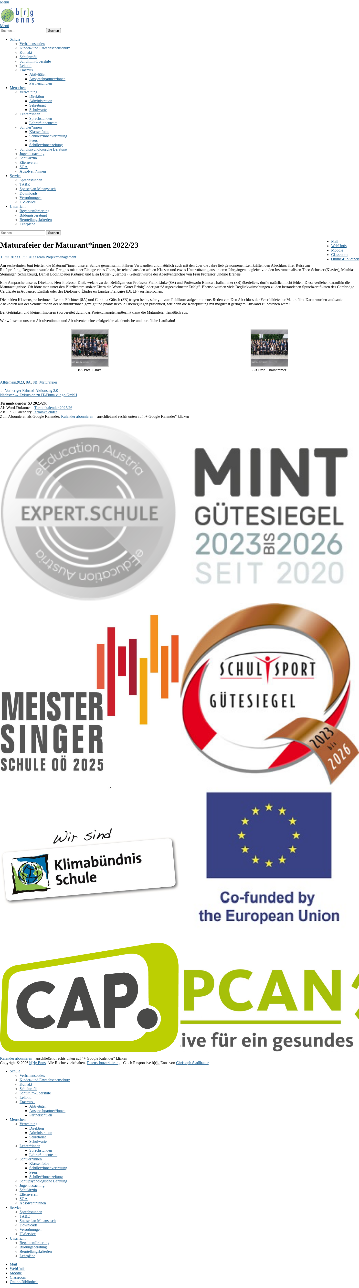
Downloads (28, 193)
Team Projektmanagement (56, 257)
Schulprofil (28, 57)
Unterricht (17, 206)
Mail (334, 241)
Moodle (337, 250)
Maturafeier (48, 382)
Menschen (18, 88)
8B (35, 382)
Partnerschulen (40, 83)
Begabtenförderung (34, 211)
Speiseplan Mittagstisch (38, 189)
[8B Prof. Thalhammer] (90, 365)
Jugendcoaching (32, 154)
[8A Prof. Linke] (269, 365)
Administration (40, 101)
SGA (24, 167)
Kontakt (26, 52)
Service (15, 176)
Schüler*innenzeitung (46, 145)
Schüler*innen (31, 127)
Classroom (339, 255)
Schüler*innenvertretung (48, 136)
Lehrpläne (27, 224)
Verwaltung (28, 92)
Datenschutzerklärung (103, 1063)
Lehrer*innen (30, 114)
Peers (33, 140)
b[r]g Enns (37, 1063)
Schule (15, 39)
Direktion (36, 96)
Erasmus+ (27, 70)
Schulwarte (38, 110)
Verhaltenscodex (32, 44)
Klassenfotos (39, 132)
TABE (25, 184)
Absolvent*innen (33, 171)
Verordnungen (31, 198)
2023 (20, 382)
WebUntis (339, 246)
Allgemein (8, 382)
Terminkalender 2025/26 (53, 408)
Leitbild (26, 66)
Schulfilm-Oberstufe (35, 61)
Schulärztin (28, 158)
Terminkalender (45, 412)
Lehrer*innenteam (43, 123)
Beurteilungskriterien (36, 220)
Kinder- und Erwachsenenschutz (45, 48)
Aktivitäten (37, 74)
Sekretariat (37, 105)
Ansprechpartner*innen (47, 79)
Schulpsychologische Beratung (43, 149)
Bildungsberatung (33, 215)
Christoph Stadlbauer (192, 1063)
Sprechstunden (40, 118)
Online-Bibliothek (345, 259)
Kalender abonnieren (77, 416)
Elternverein (29, 162)
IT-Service (28, 202)
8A (28, 382)
